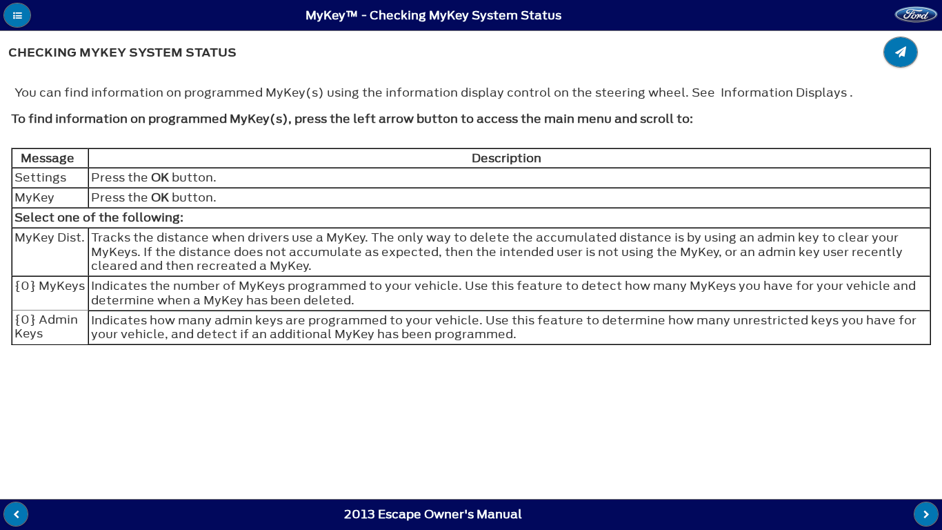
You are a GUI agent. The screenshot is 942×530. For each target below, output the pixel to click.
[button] (17, 15)
